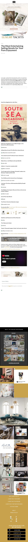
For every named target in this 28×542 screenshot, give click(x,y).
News (2, 43)
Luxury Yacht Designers (14, 498)
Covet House (7, 247)
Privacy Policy (14, 512)
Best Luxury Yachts (14, 496)
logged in (10, 286)
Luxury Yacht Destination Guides (14, 504)
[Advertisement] (14, 65)
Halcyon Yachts (8, 267)
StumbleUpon (17, 249)
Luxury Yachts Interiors (14, 501)
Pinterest (12, 249)
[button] (26, 349)
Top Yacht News (14, 506)
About (14, 510)
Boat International (15, 267)
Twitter (7, 249)
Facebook (3, 249)
